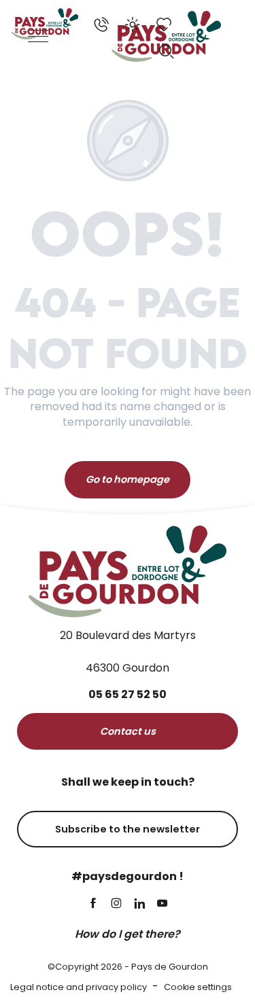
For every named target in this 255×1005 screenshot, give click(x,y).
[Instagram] (116, 904)
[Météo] (132, 24)
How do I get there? (127, 934)
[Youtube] (162, 904)
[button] (166, 51)
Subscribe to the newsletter (127, 829)
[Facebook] (93, 904)
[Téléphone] (101, 24)
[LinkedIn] (139, 904)
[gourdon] (44, 23)
